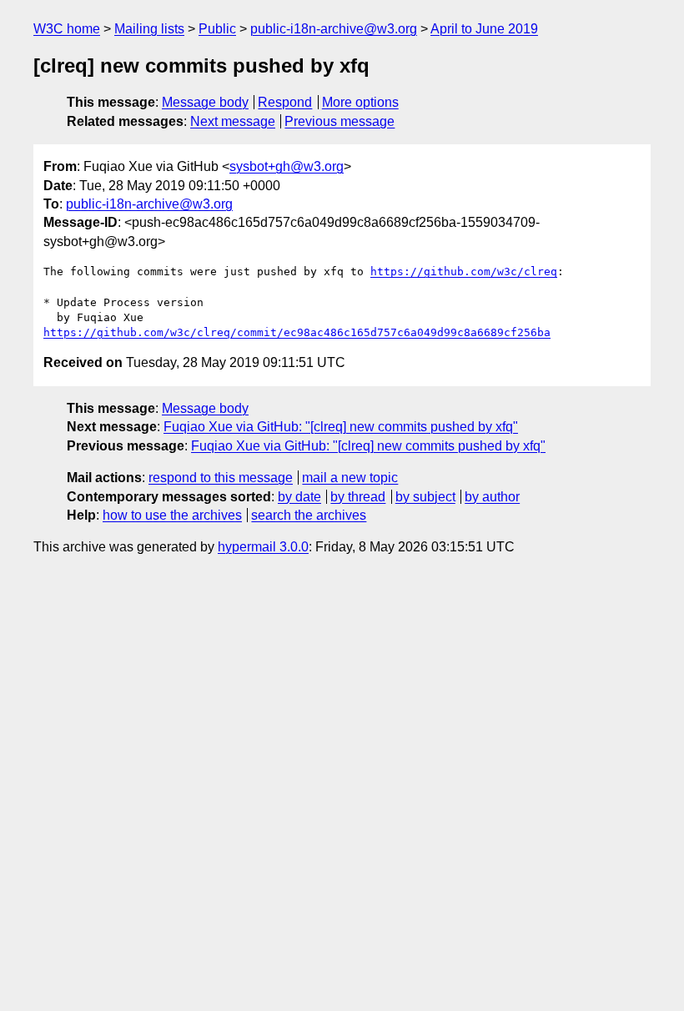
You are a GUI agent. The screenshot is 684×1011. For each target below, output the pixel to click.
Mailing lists (149, 29)
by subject (425, 497)
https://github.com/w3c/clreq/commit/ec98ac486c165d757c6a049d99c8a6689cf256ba (297, 332)
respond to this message (220, 477)
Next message (232, 121)
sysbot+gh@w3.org (286, 166)
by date (299, 497)
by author (492, 497)
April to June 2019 (484, 29)
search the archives (308, 515)
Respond (285, 102)
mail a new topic (350, 477)
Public (217, 29)
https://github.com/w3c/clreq (463, 271)
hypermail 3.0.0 (263, 547)
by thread (357, 497)
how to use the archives (172, 515)
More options (360, 102)
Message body (205, 102)
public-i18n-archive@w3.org (333, 29)
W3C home (66, 29)
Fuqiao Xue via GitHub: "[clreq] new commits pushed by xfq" (340, 427)
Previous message (339, 121)
